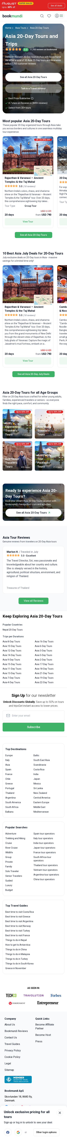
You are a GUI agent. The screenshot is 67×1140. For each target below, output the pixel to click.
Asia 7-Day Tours (11, 678)
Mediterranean (41, 811)
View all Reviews (33, 600)
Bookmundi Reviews (16, 1031)
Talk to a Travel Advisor (33, 88)
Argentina (10, 797)
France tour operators (45, 852)
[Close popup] (60, 1113)
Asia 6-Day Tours (43, 646)
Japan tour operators (44, 847)
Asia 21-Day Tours (44, 673)
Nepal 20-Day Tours (13, 629)
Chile (7, 779)
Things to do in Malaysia (17, 954)
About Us (10, 1024)
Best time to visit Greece (17, 916)
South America (13, 802)
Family (8, 866)
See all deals (56, 6)
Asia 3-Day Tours (43, 650)
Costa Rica (39, 769)
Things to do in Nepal (16, 940)
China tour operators (44, 879)
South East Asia (42, 760)
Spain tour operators (44, 833)
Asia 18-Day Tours (44, 668)
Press (38, 1041)
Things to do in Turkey (16, 959)
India (36, 774)
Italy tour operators (43, 838)
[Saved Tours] (49, 16)
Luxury (8, 885)
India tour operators (44, 843)
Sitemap (9, 1069)
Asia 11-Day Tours (12, 668)
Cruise (8, 843)
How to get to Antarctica (17, 944)
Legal (8, 1063)
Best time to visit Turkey (17, 930)
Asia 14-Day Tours (12, 655)
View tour (28, 221)
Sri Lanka (38, 788)
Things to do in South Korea (19, 963)
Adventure (10, 833)
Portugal (9, 788)
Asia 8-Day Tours (11, 641)
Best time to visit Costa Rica (19, 912)
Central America (42, 797)
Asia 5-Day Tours (43, 655)
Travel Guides (12, 1044)
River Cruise (11, 847)
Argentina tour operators (46, 874)
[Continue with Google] (18, 1132)
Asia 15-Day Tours (12, 664)
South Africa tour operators (42, 859)
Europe (9, 755)
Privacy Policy (13, 1050)
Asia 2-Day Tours (43, 659)
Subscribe (33, 727)
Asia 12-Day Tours (12, 650)
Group (8, 857)
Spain (8, 769)
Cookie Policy (12, 1057)
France (8, 774)
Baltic (36, 755)
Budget (9, 890)
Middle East (39, 807)
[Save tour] (6, 139)
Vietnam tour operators (46, 870)
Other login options (46, 1132)
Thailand (9, 793)
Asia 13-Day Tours (12, 673)
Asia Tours (20, 28)
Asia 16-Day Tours (44, 641)
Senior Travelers (13, 876)
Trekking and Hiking (15, 838)
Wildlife (9, 852)
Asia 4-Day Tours (11, 682)
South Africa (11, 807)
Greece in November (15, 968)
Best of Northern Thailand (20, 588)
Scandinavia (40, 765)
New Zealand (40, 793)
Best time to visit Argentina (19, 921)
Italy (7, 760)
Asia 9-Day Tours (11, 659)
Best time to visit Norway (18, 926)
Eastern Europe (41, 802)
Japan (37, 779)
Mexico (37, 783)
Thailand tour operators (46, 865)
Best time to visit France (17, 935)
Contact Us (11, 1037)
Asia (7, 765)
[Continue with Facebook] (8, 1132)
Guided (9, 880)
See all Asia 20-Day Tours (33, 77)
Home (8, 28)
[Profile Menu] (59, 16)
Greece (9, 783)
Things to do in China (16, 949)
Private (9, 862)
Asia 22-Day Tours (44, 682)
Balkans (9, 811)
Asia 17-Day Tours (44, 664)
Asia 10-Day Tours (12, 646)
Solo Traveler (12, 871)
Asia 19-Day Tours (44, 678)
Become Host (43, 1034)
